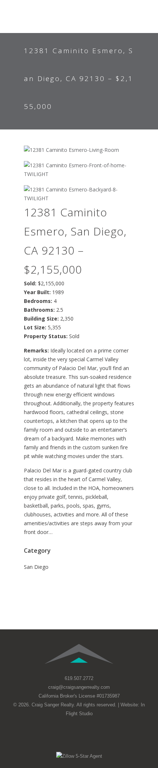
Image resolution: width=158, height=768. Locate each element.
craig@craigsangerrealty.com (79, 687)
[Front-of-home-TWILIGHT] (79, 170)
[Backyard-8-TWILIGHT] (79, 194)
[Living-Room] (79, 150)
